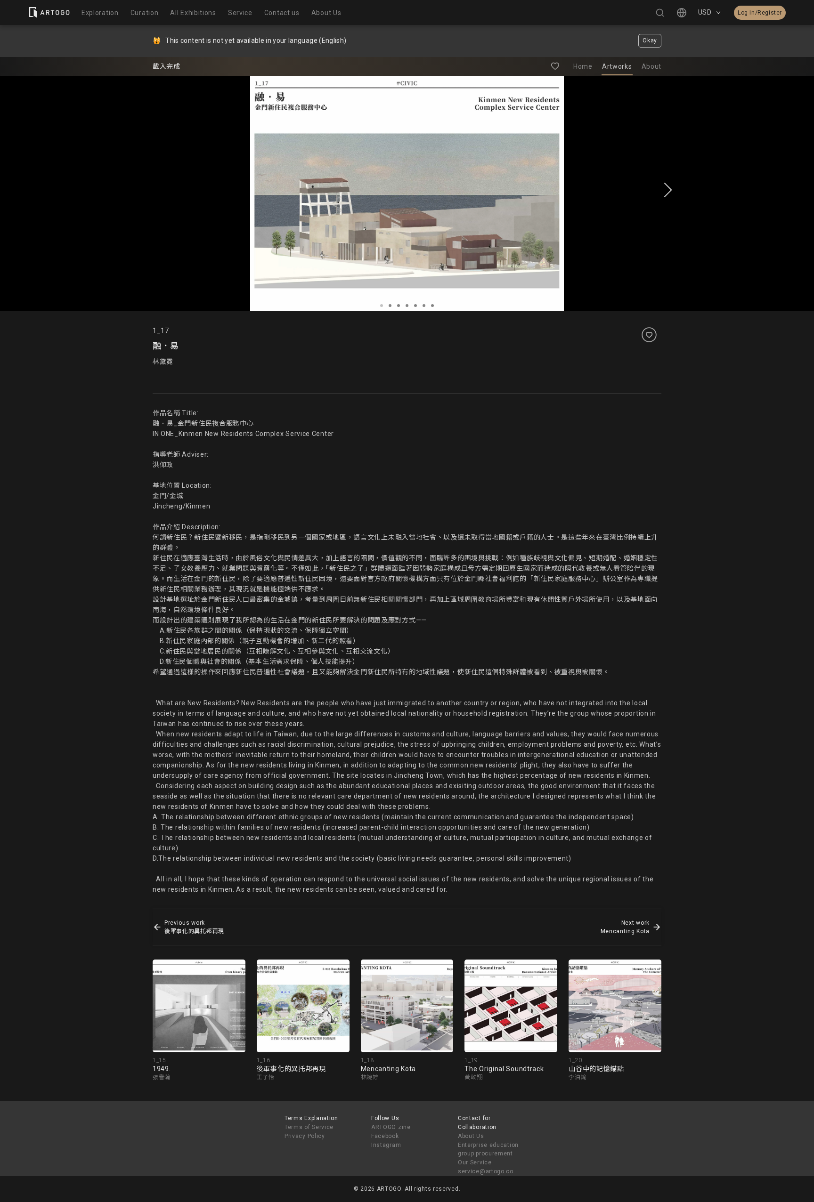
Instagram (386, 1145)
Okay (650, 40)
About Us (471, 1136)
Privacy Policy (305, 1136)
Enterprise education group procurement (488, 1149)
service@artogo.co (485, 1171)
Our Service (475, 1162)
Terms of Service (309, 1127)
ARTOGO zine (391, 1127)
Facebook (385, 1136)
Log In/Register (760, 12)
